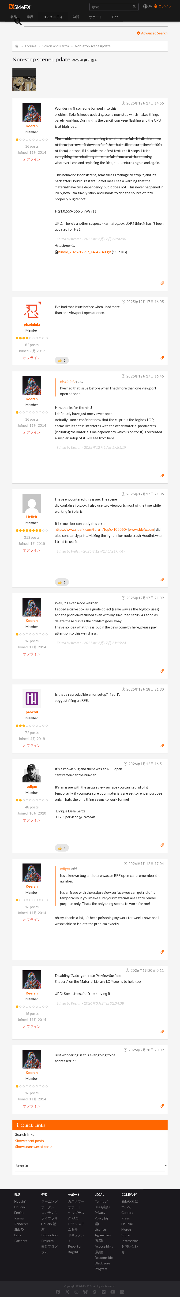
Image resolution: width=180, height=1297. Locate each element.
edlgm (32, 786)
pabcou (32, 712)
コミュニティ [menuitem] (53, 17)
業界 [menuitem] (30, 17)
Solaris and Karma (55, 46)
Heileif (32, 517)
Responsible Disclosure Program (104, 1263)
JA (150, 6)
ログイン (165, 6)
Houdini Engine (20, 1210)
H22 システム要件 (76, 1226)
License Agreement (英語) (103, 1235)
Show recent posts (29, 1141)
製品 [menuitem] (13, 17)
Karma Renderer (21, 1221)
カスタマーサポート (76, 1204)
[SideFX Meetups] (94, 1292)
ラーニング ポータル (49, 1204)
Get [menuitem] (115, 17)
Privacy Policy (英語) (101, 1218)
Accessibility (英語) (104, 1249)
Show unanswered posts (33, 1146)
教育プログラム (49, 1249)
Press (125, 1218)
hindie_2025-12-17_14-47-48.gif (84, 252)
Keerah (32, 126)
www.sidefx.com (141, 529)
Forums (30, 46)
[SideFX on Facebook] (58, 1292)
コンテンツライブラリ (49, 1215)
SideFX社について (129, 1204)
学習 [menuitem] (76, 17)
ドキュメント (76, 1238)
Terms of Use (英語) (102, 1204)
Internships (130, 1241)
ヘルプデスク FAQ (76, 1215)
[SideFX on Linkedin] (122, 1292)
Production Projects (49, 1238)
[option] (25, 79)
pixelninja (32, 324)
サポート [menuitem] (95, 17)
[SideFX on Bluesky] (85, 1292)
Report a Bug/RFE (74, 1249)
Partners (20, 1241)
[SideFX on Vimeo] (103, 1292)
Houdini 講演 (48, 1226)
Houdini (20, 1201)
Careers (127, 1213)
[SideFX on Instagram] (76, 1292)
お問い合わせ (129, 1249)
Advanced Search (154, 33)
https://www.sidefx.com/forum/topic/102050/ (91, 529)
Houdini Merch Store (127, 1229)
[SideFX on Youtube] (112, 1292)
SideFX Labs (19, 1232)
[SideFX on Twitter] (67, 1292)
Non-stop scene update (93, 46)
